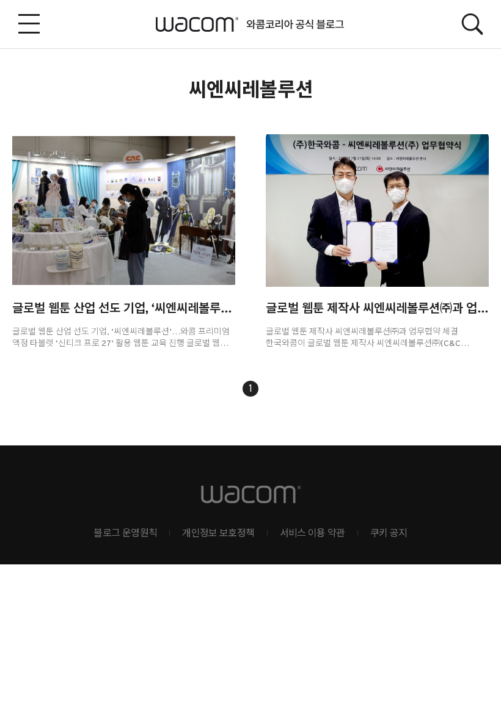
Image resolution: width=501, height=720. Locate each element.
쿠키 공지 (389, 534)
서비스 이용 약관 (312, 534)
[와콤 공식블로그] (251, 24)
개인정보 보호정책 (218, 534)
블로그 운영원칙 (125, 534)
